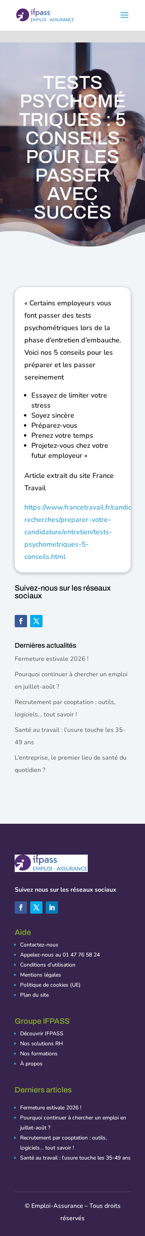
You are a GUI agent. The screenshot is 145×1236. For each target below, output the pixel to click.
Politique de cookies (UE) (50, 985)
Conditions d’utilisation (47, 964)
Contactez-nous (39, 944)
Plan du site (34, 995)
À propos (31, 1063)
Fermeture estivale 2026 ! (52, 659)
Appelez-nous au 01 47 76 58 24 (60, 954)
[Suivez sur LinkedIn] (52, 907)
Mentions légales (40, 975)
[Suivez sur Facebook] (21, 621)
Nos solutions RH (41, 1043)
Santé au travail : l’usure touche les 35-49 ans (75, 1158)
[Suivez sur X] (36, 621)
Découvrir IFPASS (41, 1033)
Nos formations (39, 1053)
